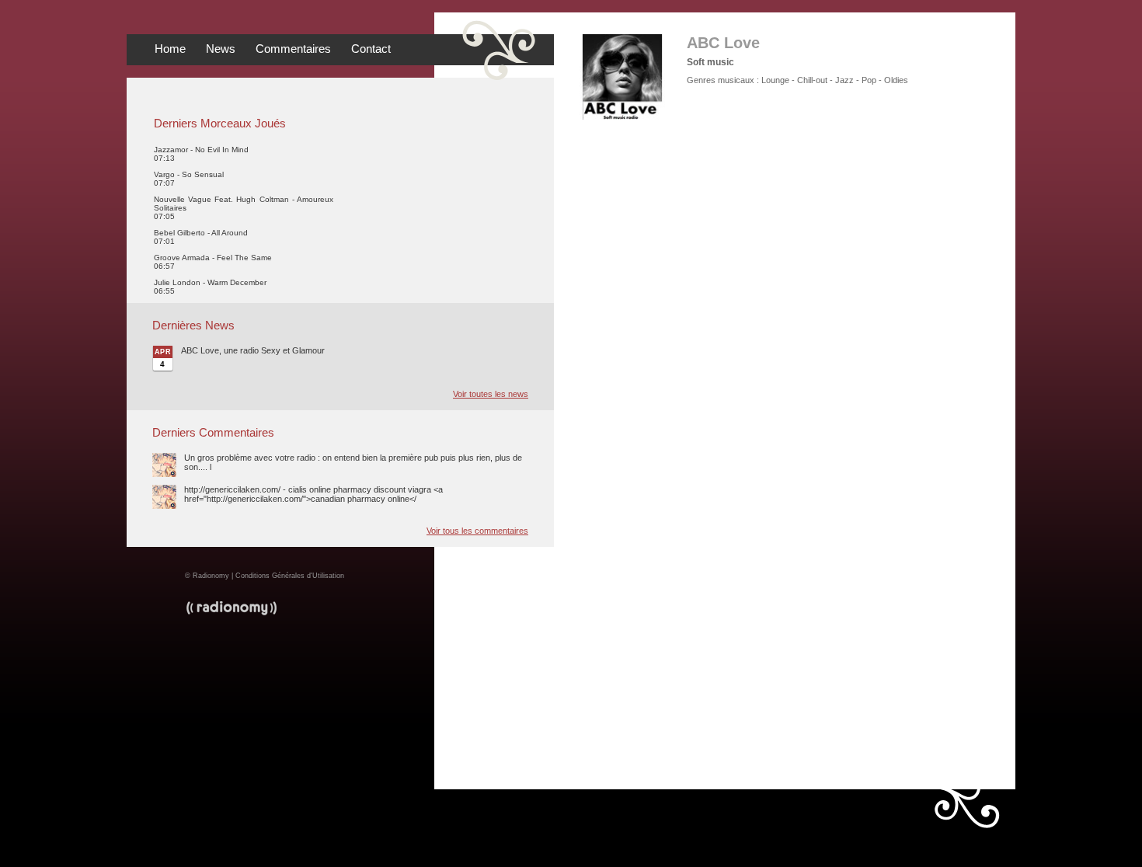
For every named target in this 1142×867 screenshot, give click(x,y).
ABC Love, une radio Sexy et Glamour (253, 350)
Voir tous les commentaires (477, 530)
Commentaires (293, 48)
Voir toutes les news (490, 394)
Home (170, 48)
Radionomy (211, 576)
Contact (371, 48)
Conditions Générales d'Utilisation (289, 576)
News (220, 48)
